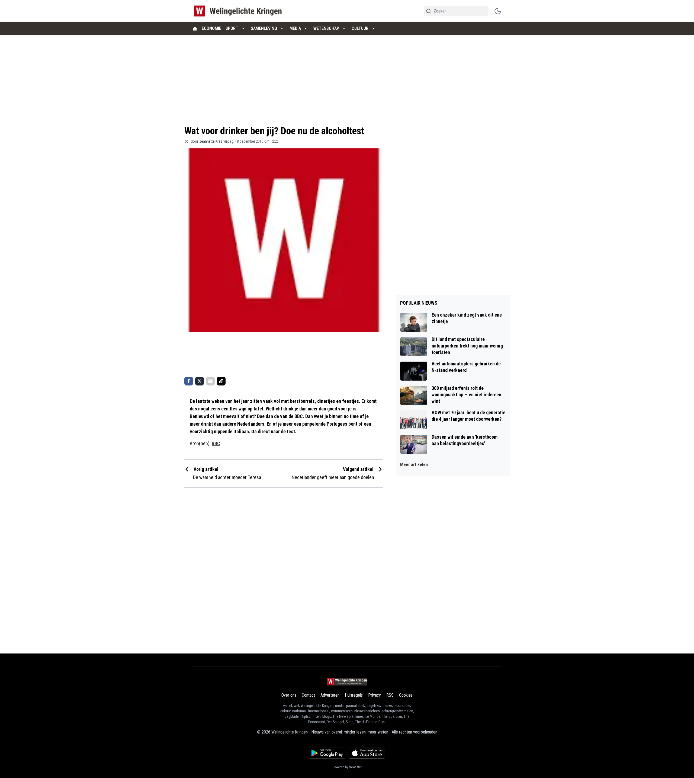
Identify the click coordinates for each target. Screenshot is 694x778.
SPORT (232, 28)
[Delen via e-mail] (210, 381)
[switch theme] (498, 11)
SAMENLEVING (264, 28)
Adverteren (329, 695)
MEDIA (295, 28)
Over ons (288, 695)
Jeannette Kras (210, 141)
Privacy (374, 695)
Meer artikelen (414, 464)
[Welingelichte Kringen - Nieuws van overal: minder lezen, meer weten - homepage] (239, 11)
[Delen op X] (199, 381)
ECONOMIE (211, 28)
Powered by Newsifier (347, 767)
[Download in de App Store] (367, 753)
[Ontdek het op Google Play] (327, 753)
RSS (390, 695)
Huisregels (354, 695)
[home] (194, 28)
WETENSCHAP (326, 28)
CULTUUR (360, 28)
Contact (308, 695)
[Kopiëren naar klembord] (221, 381)
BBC (216, 443)
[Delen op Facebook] (188, 381)
